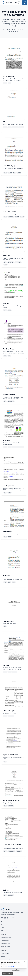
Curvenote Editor (5, 943)
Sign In (19, 2)
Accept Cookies (7, 973)
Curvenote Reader (6, 937)
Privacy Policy (16, 970)
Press (2, 930)
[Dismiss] (24, 961)
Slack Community (5, 959)
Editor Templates (5, 946)
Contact (3, 956)
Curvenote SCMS (5, 940)
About (2, 924)
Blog (2, 927)
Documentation (5, 953)
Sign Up (25, 2)
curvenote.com (10, 966)
